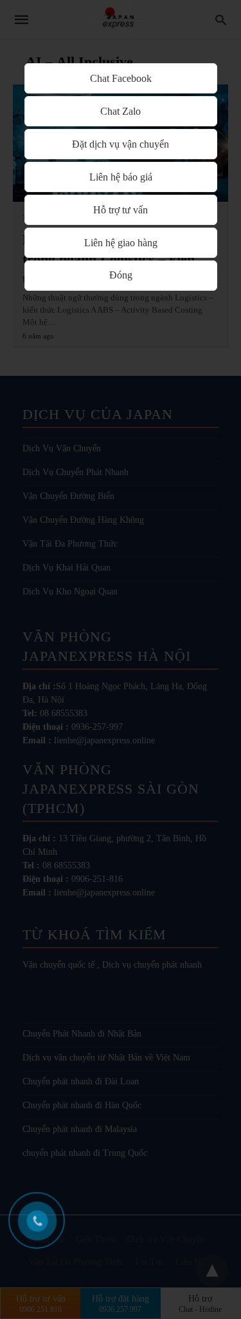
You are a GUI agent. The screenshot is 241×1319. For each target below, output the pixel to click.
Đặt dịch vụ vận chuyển (120, 144)
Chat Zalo (120, 111)
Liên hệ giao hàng (120, 242)
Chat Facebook (121, 78)
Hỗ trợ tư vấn (120, 209)
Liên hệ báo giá (120, 176)
